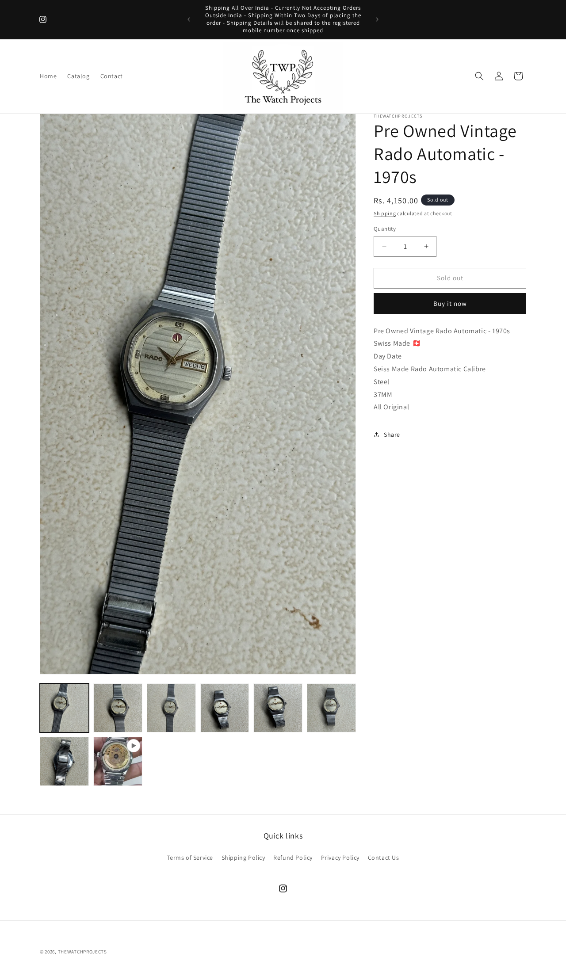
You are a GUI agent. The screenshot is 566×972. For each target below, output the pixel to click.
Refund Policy (293, 857)
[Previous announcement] (189, 19)
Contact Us (383, 857)
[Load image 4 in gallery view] (224, 707)
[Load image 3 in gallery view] (171, 707)
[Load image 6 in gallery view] (331, 707)
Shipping (385, 213)
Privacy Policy (340, 857)
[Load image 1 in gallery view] (64, 707)
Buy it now (450, 303)
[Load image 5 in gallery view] (277, 707)
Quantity (385, 229)
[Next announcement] (377, 19)
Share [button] (392, 434)
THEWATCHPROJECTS (82, 952)
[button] (479, 76)
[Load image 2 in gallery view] (117, 707)
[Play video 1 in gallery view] (117, 761)
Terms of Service (190, 857)
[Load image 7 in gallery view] (64, 761)
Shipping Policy (243, 857)
